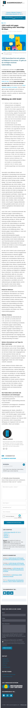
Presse (4, 665)
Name (3, 612)
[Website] (4, 449)
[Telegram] (4, 593)
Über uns (5, 663)
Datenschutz (6, 661)
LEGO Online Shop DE (11, 14)
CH (20, 14)
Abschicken (7, 648)
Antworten (24, 464)
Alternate (13, 12)
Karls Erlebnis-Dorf (7, 676)
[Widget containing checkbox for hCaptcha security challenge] (12, 516)
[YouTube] (11, 593)
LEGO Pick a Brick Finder (9, 674)
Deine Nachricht (6, 623)
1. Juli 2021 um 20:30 (7, 466)
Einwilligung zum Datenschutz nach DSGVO (12, 639)
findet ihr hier (5, 81)
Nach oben (24, 704)
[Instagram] (8, 593)
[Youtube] (6, 449)
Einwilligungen (6, 667)
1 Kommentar (4, 32)
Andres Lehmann (7, 568)
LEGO (4, 23)
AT (18, 14)
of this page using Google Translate (13, 18)
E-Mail (3, 618)
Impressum (5, 659)
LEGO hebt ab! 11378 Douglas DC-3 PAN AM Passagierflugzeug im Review (13, 570)
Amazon (9, 12)
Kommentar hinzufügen (9, 458)
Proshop (19, 12)
